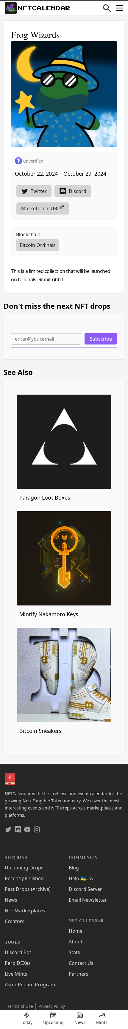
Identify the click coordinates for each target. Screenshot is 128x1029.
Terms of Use (20, 1006)
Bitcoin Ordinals (38, 245)
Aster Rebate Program (30, 984)
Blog (74, 867)
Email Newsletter (88, 900)
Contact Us (81, 963)
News (11, 900)
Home (75, 931)
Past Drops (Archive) (28, 889)
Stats (74, 952)
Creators (14, 921)
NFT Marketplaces (25, 910)
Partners (78, 974)
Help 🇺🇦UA (81, 878)
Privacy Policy (51, 1006)
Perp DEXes (18, 963)
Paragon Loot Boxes (44, 497)
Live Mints (16, 974)
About (75, 941)
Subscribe (101, 339)
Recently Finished (24, 878)
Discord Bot (18, 952)
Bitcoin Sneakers (40, 730)
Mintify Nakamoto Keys (48, 614)
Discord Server (85, 889)
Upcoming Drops (24, 867)
